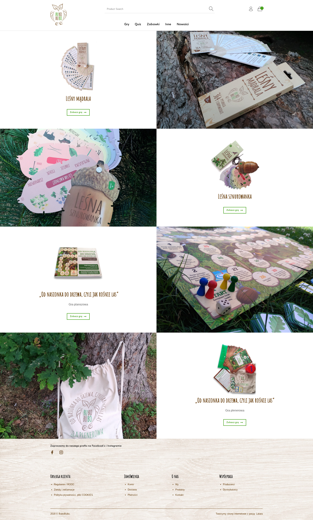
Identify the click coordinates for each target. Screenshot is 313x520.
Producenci (229, 484)
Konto (131, 484)
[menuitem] (127, 24)
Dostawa (132, 489)
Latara (259, 513)
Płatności (132, 495)
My (177, 484)
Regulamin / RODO (64, 484)
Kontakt (179, 495)
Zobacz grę (76, 112)
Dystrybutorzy (230, 489)
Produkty (180, 489)
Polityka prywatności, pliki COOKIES (73, 495)
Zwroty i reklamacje (64, 489)
